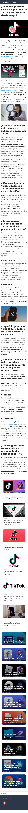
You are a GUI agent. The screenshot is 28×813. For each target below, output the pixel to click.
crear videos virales (7, 57)
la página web (12, 424)
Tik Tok (7, 793)
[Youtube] (4, 803)
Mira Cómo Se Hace (8, 2)
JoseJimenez (8, 18)
